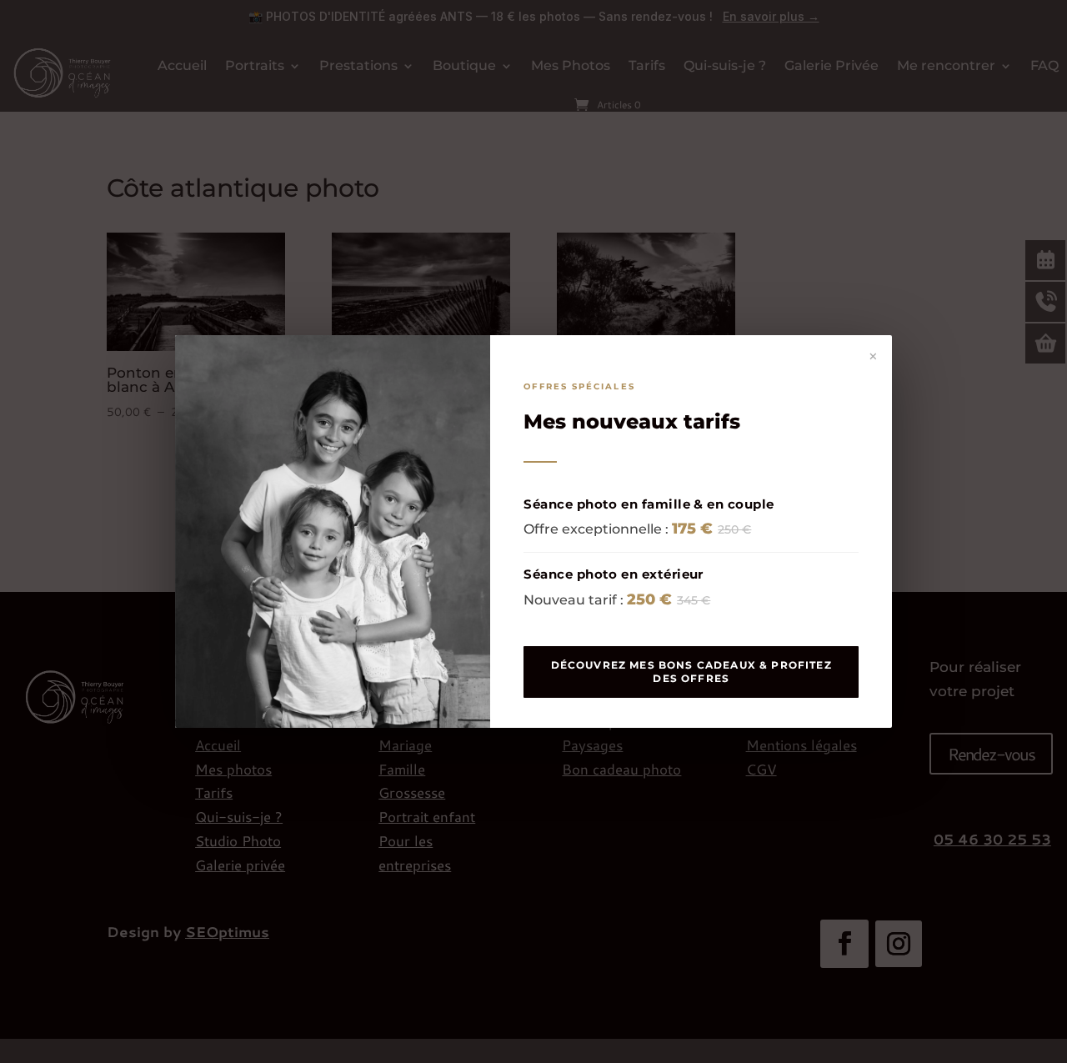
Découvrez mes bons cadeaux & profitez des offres (691, 671)
